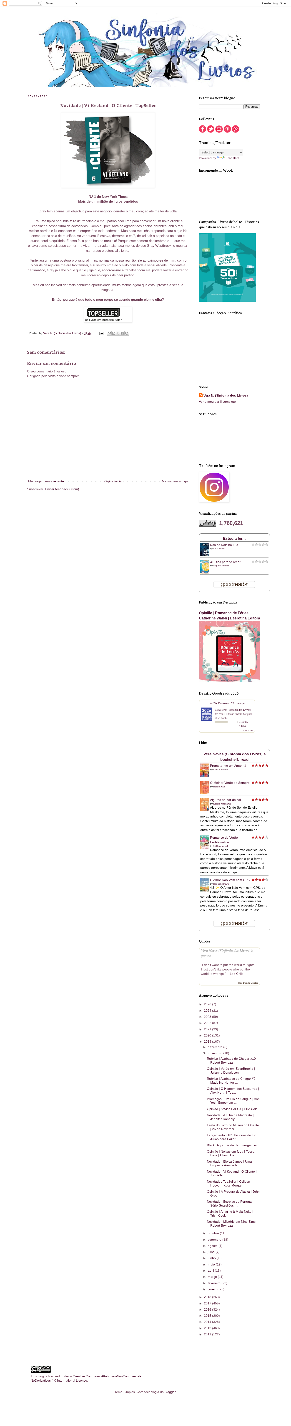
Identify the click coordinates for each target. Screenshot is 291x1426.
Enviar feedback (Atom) (62, 489)
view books (248, 730)
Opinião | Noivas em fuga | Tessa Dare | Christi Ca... (230, 1153)
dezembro (215, 1047)
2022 (208, 1023)
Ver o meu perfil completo (217, 401)
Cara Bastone (220, 769)
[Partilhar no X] (118, 333)
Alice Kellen (219, 548)
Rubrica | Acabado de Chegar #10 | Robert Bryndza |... (232, 1060)
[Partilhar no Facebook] (122, 333)
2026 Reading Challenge (227, 702)
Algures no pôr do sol (225, 800)
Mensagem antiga (175, 481)
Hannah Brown (221, 884)
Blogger (170, 1392)
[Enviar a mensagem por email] (109, 333)
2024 (208, 1010)
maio (212, 1264)
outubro (214, 1233)
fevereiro (214, 1283)
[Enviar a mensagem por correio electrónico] (101, 333)
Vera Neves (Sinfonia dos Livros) (233, 709)
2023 (208, 1017)
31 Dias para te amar (225, 562)
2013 (208, 1328)
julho (212, 1252)
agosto (213, 1246)
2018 (208, 1297)
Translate (232, 158)
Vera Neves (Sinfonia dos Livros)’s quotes (227, 953)
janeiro (213, 1289)
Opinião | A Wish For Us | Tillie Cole (232, 1109)
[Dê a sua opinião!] (113, 333)
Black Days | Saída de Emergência (232, 1145)
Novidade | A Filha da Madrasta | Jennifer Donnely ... (230, 1117)
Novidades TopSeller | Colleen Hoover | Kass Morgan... (228, 1183)
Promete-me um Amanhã (228, 765)
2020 (208, 1035)
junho (212, 1258)
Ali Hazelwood (220, 846)
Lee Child (236, 973)
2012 (208, 1334)
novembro (215, 1053)
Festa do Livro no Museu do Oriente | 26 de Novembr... (233, 1127)
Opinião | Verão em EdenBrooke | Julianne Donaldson (231, 1070)
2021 (208, 1029)
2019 (208, 1041)
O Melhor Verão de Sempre (230, 782)
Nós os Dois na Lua (224, 545)
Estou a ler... (234, 538)
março (213, 1276)
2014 (208, 1322)
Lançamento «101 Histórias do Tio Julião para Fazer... (231, 1137)
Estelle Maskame (222, 803)
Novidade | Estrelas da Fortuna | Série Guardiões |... (230, 1203)
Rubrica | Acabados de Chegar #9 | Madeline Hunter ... (232, 1080)
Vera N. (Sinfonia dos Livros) (225, 395)
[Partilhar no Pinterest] (126, 333)
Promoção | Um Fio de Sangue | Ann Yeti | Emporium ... (233, 1101)
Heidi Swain (219, 786)
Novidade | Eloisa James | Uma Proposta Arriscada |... (229, 1163)
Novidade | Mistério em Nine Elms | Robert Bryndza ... (232, 1223)
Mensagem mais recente (46, 481)
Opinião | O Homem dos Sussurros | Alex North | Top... (233, 1090)
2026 (208, 1004)
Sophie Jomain (221, 565)
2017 (208, 1303)
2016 (208, 1309)
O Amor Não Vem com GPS (230, 880)
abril (211, 1270)
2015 (208, 1315)
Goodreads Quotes (248, 983)
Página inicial (112, 481)
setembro (215, 1239)
